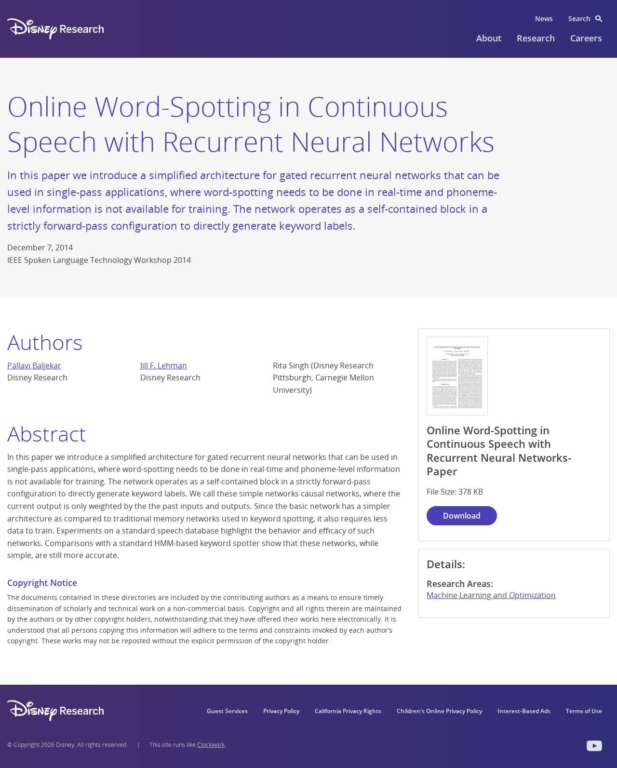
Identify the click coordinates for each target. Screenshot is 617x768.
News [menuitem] (544, 18)
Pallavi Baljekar (34, 365)
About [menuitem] (488, 38)
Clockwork (211, 745)
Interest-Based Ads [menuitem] (523, 711)
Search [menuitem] (579, 18)
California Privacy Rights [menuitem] (348, 711)
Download (462, 515)
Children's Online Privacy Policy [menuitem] (439, 711)
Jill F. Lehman (163, 365)
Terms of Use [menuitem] (584, 711)
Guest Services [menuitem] (227, 711)
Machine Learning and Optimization (491, 595)
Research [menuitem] (536, 38)
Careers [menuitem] (586, 38)
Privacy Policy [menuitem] (281, 711)
